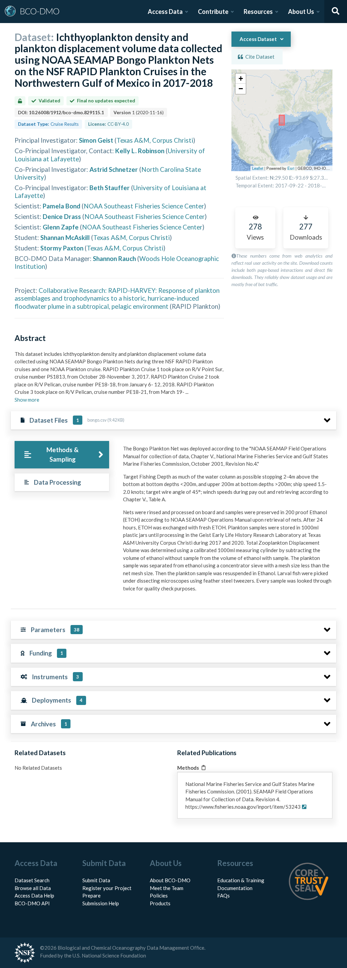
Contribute (213, 11)
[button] (241, 79)
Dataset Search (32, 880)
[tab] (62, 454)
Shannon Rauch (114, 258)
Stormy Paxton (61, 248)
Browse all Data (33, 888)
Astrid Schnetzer (113, 169)
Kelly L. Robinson (139, 151)
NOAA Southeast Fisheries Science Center (144, 206)
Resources (258, 11)
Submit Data (96, 880)
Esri (290, 168)
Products (160, 903)
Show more (27, 400)
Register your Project (106, 888)
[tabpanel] (227, 521)
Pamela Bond (61, 206)
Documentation (234, 888)
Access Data (165, 11)
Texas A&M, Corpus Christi (155, 140)
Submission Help (100, 903)
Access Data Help (34, 895)
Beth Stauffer (109, 187)
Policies (159, 895)
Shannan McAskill (65, 237)
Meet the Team (166, 888)
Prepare (91, 895)
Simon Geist (96, 140)
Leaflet (257, 168)
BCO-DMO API (32, 903)
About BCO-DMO (170, 880)
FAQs (223, 895)
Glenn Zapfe (61, 227)
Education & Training (240, 880)
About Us (301, 11)
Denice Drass (62, 216)
